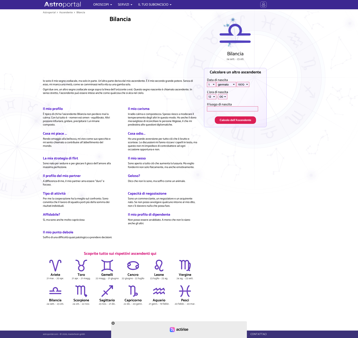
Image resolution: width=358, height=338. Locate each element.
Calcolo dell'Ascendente (235, 120)
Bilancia (80, 12)
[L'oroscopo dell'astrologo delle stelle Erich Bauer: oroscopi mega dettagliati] (62, 4)
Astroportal (49, 12)
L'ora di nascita (217, 92)
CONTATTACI (258, 334)
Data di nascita (217, 80)
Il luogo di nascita (219, 104)
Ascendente (66, 12)
